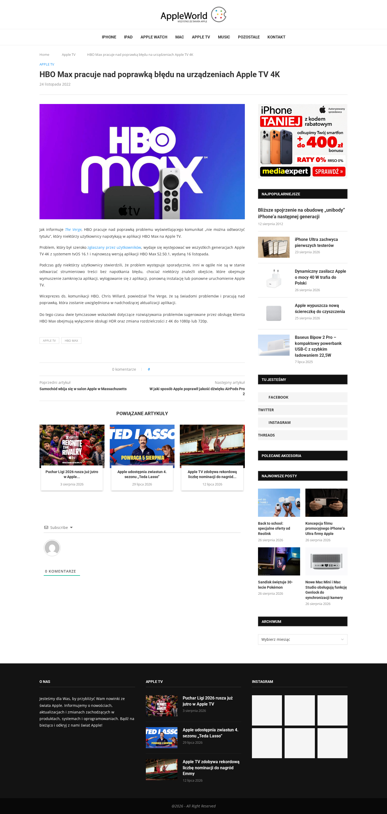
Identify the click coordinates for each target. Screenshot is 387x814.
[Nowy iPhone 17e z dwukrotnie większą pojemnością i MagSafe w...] (299, 743)
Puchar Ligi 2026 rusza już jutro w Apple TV (208, 701)
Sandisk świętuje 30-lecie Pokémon (275, 584)
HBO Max (71, 341)
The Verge (73, 229)
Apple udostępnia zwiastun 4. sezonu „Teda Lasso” (211, 732)
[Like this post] (152, 369)
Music (224, 37)
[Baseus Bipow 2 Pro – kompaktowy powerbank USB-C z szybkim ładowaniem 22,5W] (274, 345)
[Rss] (61, 14)
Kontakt (276, 37)
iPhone (109, 37)
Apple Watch (154, 37)
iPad (128, 37)
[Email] (68, 14)
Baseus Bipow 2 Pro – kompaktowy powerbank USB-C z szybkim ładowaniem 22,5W (318, 346)
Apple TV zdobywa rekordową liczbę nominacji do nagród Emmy (211, 767)
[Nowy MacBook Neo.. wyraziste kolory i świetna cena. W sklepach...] (267, 743)
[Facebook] (41, 14)
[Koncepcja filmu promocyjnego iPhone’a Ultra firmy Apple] (326, 503)
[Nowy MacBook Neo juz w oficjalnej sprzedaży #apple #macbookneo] (332, 710)
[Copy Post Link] (165, 369)
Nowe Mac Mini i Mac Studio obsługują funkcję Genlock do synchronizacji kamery (326, 590)
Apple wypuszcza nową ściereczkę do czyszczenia (320, 308)
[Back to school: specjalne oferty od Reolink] (279, 503)
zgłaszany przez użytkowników (114, 247)
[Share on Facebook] (158, 369)
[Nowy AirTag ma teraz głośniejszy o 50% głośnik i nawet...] (332, 743)
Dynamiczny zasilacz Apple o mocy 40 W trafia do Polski (320, 277)
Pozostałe (249, 37)
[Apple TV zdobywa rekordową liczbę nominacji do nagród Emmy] (212, 446)
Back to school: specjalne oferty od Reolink (274, 528)
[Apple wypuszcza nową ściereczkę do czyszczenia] (274, 313)
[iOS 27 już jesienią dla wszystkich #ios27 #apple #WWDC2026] (299, 710)
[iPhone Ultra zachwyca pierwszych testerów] (274, 247)
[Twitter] (46, 14)
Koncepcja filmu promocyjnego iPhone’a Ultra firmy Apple (325, 528)
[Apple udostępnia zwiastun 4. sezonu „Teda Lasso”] (142, 446)
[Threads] (56, 14)
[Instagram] (51, 14)
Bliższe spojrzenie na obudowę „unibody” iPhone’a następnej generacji (301, 213)
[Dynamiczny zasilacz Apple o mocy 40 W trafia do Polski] (274, 279)
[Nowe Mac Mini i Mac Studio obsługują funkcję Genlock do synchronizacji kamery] (326, 561)
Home (44, 54)
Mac (179, 37)
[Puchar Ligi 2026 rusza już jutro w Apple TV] (72, 446)
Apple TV (201, 37)
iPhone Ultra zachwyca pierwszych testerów (316, 242)
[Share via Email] (172, 369)
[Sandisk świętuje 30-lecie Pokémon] (279, 561)
